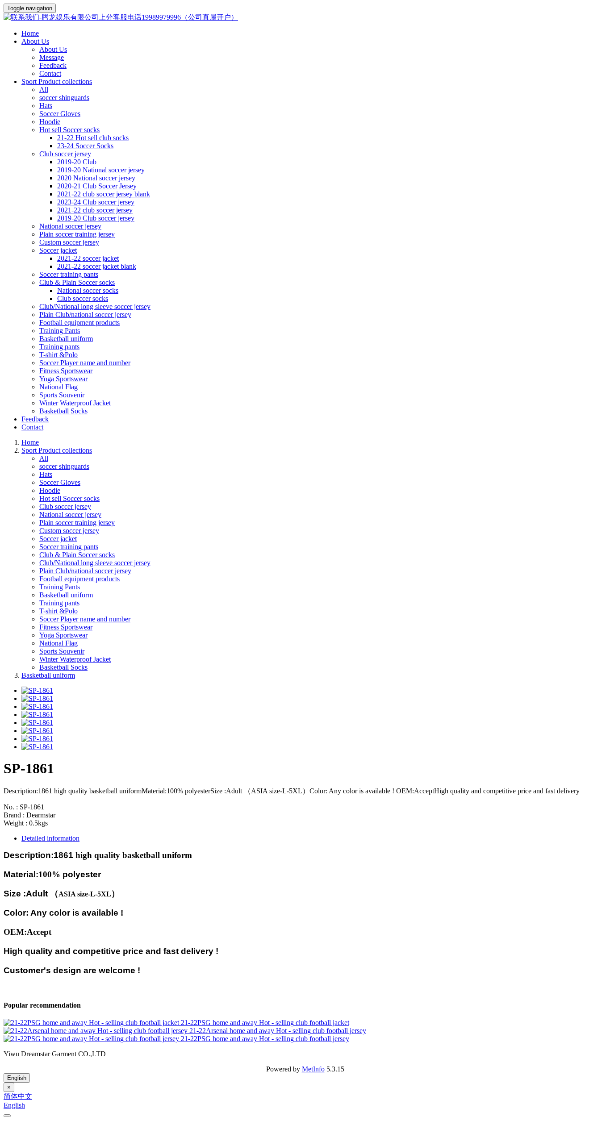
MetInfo (313, 1069)
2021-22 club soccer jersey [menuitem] (95, 210)
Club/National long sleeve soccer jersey (94, 306)
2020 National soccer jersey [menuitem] (96, 178)
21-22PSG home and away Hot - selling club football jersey (265, 1038)
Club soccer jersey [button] (65, 154)
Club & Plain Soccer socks (77, 554)
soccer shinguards (64, 97)
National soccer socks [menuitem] (87, 290)
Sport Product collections (56, 450)
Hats (45, 105)
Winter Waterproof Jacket (75, 403)
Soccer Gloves (59, 113)
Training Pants (59, 330)
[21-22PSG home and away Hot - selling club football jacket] (92, 1022)
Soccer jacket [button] (58, 250)
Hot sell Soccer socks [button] (69, 129)
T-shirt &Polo (58, 354)
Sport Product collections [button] (56, 81)
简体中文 (18, 1096)
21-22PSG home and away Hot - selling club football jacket (265, 1022)
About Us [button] (35, 41)
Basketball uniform (66, 338)
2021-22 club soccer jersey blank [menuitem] (103, 194)
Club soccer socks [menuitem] (82, 298)
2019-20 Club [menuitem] (76, 162)
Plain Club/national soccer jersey (85, 314)
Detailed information (50, 838)
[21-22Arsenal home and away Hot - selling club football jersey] (96, 1030)
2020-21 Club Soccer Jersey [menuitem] (97, 186)
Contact (50, 73)
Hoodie (49, 121)
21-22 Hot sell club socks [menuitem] (93, 138)
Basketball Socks (63, 411)
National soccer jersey (70, 226)
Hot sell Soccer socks (69, 498)
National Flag (58, 387)
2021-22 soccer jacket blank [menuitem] (96, 266)
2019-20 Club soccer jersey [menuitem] (95, 218)
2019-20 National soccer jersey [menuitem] (101, 170)
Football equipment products (79, 322)
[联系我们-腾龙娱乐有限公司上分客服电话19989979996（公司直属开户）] (305, 17)
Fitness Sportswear (65, 371)
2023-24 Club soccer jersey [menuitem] (95, 202)
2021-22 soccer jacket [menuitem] (88, 258)
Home (30, 33)
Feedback (53, 65)
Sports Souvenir (61, 395)
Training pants (59, 346)
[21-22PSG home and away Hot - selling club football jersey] (92, 1038)
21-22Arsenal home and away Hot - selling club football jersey (277, 1030)
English (16, 1078)
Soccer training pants (68, 274)
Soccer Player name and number (84, 363)
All (43, 89)
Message (51, 57)
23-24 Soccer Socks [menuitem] (85, 146)
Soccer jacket (58, 538)
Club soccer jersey (65, 506)
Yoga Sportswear (63, 379)
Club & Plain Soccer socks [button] (77, 282)
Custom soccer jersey (69, 242)
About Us (53, 49)
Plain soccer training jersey (77, 234)
